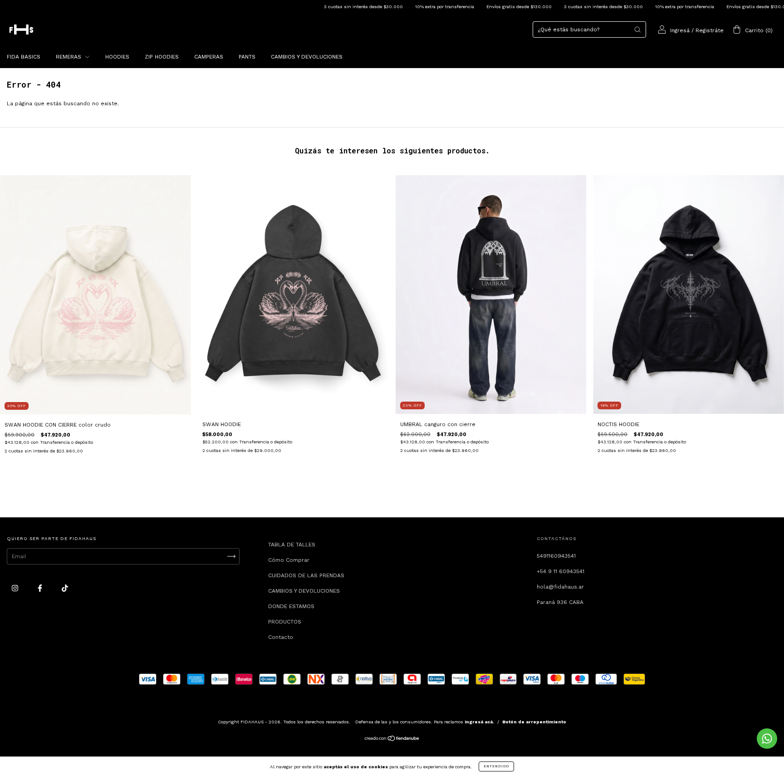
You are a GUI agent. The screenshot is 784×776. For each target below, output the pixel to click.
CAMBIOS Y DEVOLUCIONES (307, 57)
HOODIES (117, 57)
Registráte (710, 30)
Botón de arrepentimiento (534, 721)
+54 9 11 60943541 (560, 571)
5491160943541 (556, 556)
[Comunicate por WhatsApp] (767, 738)
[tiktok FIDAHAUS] (65, 588)
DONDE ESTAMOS (291, 606)
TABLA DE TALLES (291, 544)
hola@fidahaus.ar (560, 587)
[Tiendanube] (392, 740)
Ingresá (680, 30)
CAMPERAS (208, 57)
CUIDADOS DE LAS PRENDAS (306, 575)
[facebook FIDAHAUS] (41, 588)
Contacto (280, 637)
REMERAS (69, 57)
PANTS (247, 57)
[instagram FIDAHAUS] (16, 588)
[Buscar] (637, 29)
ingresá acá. (479, 721)
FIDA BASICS (23, 57)
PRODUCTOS (284, 622)
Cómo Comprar (288, 560)
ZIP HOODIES (162, 57)
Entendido (496, 766)
